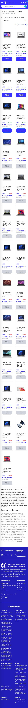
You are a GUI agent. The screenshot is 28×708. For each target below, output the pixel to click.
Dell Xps (7, 644)
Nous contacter (5, 590)
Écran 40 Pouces (19, 676)
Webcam (17, 693)
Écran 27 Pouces (19, 672)
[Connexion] (23, 2)
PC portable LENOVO (8, 616)
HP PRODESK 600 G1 (19, 619)
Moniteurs (17, 699)
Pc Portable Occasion (5, 612)
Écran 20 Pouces (19, 668)
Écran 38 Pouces (22, 675)
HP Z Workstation (5, 665)
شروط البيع (3, 587)
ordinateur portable (17, 489)
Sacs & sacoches (6, 620)
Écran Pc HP (23, 677)
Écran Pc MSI (18, 682)
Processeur (3, 689)
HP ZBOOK (4, 618)
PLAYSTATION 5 (19, 701)
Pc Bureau (24, 612)
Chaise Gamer (23, 699)
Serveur (9, 668)
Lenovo (8, 699)
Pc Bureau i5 (23, 618)
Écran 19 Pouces (22, 666)
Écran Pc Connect (22, 683)
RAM (8, 689)
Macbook (8, 627)
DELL (2, 699)
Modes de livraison (22, 587)
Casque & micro (22, 690)
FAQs (18, 585)
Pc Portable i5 (7, 634)
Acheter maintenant (7, 59)
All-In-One (18, 614)
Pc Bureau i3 (22, 616)
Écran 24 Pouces (22, 671)
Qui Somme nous (5, 583)
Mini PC (22, 614)
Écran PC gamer (18, 665)
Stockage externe (19, 692)
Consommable (18, 688)
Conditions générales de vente (8, 585)
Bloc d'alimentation (8, 690)
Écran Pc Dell (18, 679)
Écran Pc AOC (22, 680)
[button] (25, 20)
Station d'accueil (4, 629)
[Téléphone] (21, 2)
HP (5, 699)
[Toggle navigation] (2, 2)
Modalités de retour (22, 590)
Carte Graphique (4, 688)
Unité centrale (18, 612)
